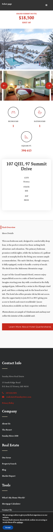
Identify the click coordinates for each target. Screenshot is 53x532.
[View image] (26, 86)
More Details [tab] (7, 233)
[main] (26, 179)
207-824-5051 (11, 393)
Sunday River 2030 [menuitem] (10, 436)
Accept (7, 527)
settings (20, 522)
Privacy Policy (8, 403)
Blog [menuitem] (4, 470)
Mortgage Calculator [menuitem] (11, 504)
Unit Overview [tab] (8, 227)
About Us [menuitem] (6, 424)
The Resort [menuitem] (7, 430)
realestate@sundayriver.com (18, 397)
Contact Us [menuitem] (7, 510)
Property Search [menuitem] (9, 464)
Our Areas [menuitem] (6, 458)
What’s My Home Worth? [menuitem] (13, 498)
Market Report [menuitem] (8, 476)
